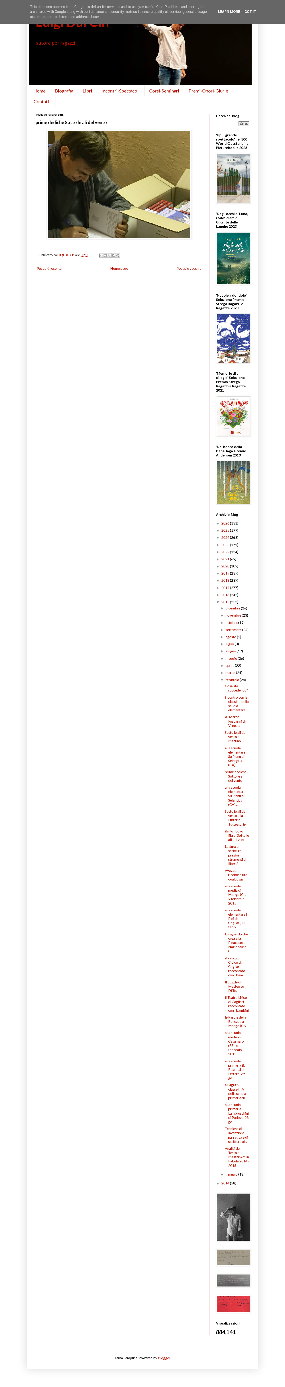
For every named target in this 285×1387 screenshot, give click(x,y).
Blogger (164, 1358)
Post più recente (49, 268)
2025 (225, 530)
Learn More (229, 12)
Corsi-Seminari (164, 90)
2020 (225, 566)
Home (39, 90)
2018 (225, 580)
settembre (234, 629)
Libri (87, 90)
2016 (225, 595)
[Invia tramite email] (101, 255)
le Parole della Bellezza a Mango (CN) (236, 1021)
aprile (230, 665)
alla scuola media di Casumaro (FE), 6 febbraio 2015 (234, 1043)
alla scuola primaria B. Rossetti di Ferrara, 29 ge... (235, 1069)
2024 (225, 537)
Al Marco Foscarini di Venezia (235, 721)
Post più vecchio (189, 268)
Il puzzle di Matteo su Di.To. (234, 986)
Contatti (42, 101)
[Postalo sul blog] (105, 255)
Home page (119, 268)
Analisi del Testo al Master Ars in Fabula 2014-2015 (237, 1157)
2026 (225, 523)
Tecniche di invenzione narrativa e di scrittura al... (236, 1135)
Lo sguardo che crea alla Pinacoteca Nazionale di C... (236, 942)
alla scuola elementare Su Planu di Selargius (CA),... (235, 756)
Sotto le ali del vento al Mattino (235, 736)
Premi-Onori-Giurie (208, 90)
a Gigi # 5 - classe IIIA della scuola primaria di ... (236, 1091)
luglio (230, 644)
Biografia (64, 90)
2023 (225, 545)
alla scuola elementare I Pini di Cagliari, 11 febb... (236, 918)
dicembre (233, 608)
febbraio (233, 679)
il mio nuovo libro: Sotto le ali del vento (237, 835)
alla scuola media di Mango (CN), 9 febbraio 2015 (236, 894)
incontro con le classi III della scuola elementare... (237, 703)
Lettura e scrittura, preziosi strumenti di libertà (235, 855)
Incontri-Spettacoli (121, 90)
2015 (225, 602)
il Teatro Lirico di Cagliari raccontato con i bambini (237, 1003)
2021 (225, 559)
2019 (225, 573)
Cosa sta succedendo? (236, 688)
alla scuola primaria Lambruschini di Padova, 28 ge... (237, 1113)
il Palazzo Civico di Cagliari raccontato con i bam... (235, 966)
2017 (225, 587)
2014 (225, 1183)
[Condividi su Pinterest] (118, 255)
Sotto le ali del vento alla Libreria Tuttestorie (235, 817)
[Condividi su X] (109, 255)
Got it (250, 12)
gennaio (232, 1174)
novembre (234, 615)
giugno (231, 651)
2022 (225, 552)
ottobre (232, 622)
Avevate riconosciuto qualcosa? (236, 874)
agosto (231, 637)
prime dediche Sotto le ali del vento (235, 776)
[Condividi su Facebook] (113, 255)
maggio (232, 658)
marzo (231, 672)
